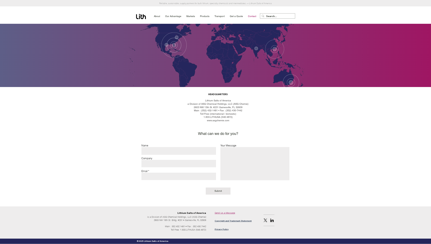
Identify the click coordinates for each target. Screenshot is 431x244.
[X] (265, 220)
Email (144, 171)
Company (146, 158)
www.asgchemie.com (218, 120)
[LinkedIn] (272, 220)
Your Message (228, 145)
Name (144, 145)
